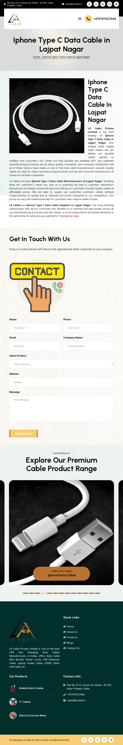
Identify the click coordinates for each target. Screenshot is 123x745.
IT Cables (25, 701)
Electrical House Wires (32, 715)
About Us (72, 632)
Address (14, 374)
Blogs (70, 642)
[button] (25, 593)
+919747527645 (105, 18)
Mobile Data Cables (31, 688)
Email (12, 337)
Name (12, 319)
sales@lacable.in (73, 4)
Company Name (72, 337)
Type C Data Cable (61, 575)
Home (36, 56)
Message (14, 392)
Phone (67, 319)
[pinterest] (116, 4)
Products (72, 637)
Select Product (17, 356)
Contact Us (73, 648)
